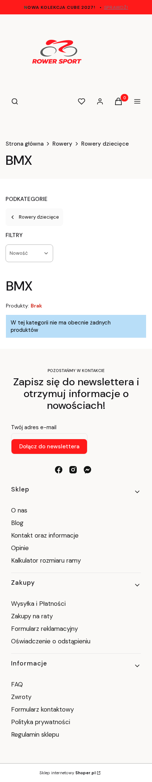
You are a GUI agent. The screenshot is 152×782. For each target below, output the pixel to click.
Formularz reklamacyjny (44, 629)
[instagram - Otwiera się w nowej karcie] (73, 469)
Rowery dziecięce (105, 143)
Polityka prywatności (40, 722)
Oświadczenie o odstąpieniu (51, 641)
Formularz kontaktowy (42, 709)
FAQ (17, 684)
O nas (19, 510)
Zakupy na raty (32, 616)
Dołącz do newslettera (49, 446)
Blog (17, 523)
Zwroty (21, 697)
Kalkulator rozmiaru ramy (46, 560)
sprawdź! (116, 7)
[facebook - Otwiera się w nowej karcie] (58, 469)
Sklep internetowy (67, 772)
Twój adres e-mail (33, 427)
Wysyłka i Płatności (38, 603)
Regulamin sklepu (35, 734)
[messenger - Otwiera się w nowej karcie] (87, 469)
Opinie (20, 548)
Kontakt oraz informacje (45, 535)
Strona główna (25, 143)
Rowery (62, 143)
